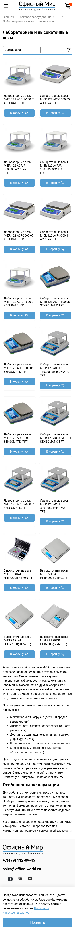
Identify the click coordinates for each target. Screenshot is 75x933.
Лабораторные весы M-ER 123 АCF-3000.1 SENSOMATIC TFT (18, 438)
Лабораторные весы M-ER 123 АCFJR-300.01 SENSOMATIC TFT (55, 438)
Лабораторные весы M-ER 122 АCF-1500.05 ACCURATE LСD (55, 99)
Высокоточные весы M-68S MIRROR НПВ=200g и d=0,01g (54, 640)
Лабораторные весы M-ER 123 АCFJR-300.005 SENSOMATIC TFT (54, 506)
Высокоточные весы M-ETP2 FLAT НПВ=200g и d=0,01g (54, 574)
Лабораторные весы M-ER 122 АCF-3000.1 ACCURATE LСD (54, 235)
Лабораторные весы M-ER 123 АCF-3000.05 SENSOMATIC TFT (18, 368)
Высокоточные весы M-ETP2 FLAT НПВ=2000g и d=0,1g (18, 640)
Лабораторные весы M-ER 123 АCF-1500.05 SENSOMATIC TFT (55, 301)
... (58, 17)
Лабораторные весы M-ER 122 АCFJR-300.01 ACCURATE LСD (19, 99)
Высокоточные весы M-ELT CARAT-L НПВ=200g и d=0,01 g (18, 574)
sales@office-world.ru (22, 869)
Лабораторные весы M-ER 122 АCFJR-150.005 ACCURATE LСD (54, 167)
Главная (8, 17)
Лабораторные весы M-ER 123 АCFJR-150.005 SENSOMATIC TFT (54, 370)
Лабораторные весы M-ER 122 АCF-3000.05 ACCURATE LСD (18, 235)
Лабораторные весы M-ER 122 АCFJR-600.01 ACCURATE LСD (19, 301)
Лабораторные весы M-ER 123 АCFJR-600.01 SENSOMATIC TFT (19, 504)
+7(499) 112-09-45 (19, 860)
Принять (37, 922)
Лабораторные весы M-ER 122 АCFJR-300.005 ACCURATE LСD (17, 167)
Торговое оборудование (34, 17)
